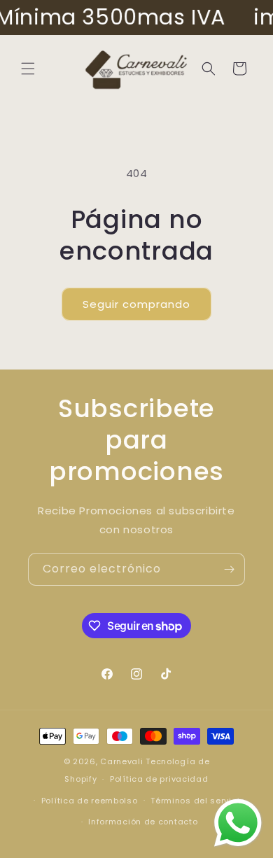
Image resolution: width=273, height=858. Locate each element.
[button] (28, 68)
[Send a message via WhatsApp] (238, 823)
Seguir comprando (136, 304)
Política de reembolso (89, 800)
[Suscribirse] (229, 569)
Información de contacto (142, 821)
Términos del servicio (197, 800)
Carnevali (121, 761)
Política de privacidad (159, 779)
